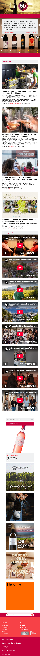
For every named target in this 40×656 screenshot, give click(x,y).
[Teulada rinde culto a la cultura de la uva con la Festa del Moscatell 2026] (20, 205)
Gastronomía (24, 629)
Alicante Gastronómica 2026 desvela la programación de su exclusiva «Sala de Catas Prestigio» (19, 179)
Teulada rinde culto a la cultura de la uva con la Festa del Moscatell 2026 (19, 220)
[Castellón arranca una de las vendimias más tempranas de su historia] (20, 76)
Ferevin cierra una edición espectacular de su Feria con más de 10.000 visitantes (19, 135)
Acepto (28, 33)
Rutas (21, 623)
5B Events (5, 634)
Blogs (3, 631)
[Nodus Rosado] (20, 439)
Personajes (5, 627)
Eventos (11, 189)
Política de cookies (9, 33)
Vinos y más (23, 627)
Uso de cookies (6, 654)
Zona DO (22, 625)
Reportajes (5, 625)
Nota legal (5, 647)
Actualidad (12, 146)
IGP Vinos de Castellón (15, 103)
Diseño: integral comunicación (11, 643)
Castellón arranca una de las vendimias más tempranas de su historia (19, 92)
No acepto (33, 33)
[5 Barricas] (23, 6)
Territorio (4, 629)
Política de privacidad (8, 650)
